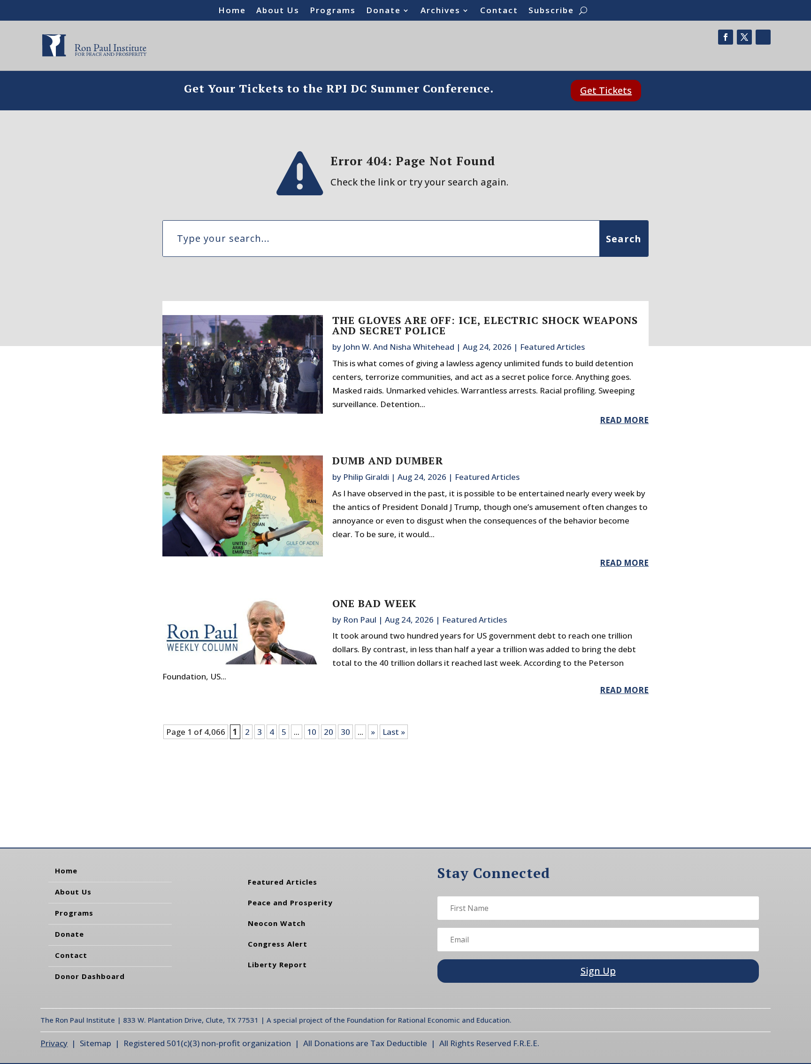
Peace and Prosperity (290, 902)
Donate (383, 11)
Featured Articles (552, 346)
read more (624, 420)
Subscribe (551, 11)
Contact (499, 11)
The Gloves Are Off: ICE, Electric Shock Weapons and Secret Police (485, 325)
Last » (394, 731)
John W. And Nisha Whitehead (398, 346)
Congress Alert (277, 943)
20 (328, 731)
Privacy (54, 1043)
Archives (440, 11)
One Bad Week (374, 603)
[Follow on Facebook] (725, 37)
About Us (277, 11)
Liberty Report (277, 964)
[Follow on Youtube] (763, 37)
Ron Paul (359, 619)
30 (345, 731)
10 (311, 731)
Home (232, 11)
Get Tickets (606, 90)
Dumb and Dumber (387, 460)
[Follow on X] (744, 37)
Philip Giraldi (366, 476)
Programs (333, 11)
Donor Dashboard (90, 976)
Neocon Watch (277, 923)
